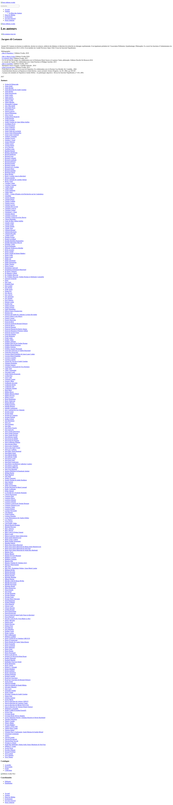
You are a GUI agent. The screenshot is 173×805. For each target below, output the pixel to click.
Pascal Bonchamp (10, 611)
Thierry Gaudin (10, 721)
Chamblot (8, 196)
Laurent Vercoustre (11, 511)
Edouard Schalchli (10, 278)
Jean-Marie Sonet (10, 453)
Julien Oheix (9, 484)
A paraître (8, 765)
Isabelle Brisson (10, 406)
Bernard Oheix (9, 169)
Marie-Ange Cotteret (11, 539)
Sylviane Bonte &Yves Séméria (15, 716)
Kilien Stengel (9, 491)
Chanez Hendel (10, 198)
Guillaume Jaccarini (11, 383)
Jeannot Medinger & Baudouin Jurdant (17, 471)
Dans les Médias (10, 15)
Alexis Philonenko (11, 113)
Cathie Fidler (9, 189)
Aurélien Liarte (9, 149)
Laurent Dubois (10, 509)
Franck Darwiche (10, 320)
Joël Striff (8, 476)
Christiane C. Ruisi (11, 212)
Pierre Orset (8, 649)
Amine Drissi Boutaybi (12, 117)
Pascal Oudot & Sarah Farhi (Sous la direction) (19, 615)
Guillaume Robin (10, 385)
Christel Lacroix (10, 205)
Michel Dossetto (10, 572)
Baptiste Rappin (10, 151)
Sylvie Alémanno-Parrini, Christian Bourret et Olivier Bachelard (25, 717)
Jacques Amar (9, 412)
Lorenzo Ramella (10, 516)
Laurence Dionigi (10, 500)
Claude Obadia (9, 226)
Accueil (7, 9)
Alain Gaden (9, 95)
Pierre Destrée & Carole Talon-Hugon (17, 642)
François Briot (9, 322)
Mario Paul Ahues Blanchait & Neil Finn (18, 548)
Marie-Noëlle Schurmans (13, 541)
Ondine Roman (10, 609)
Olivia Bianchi (9, 604)
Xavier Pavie (9, 748)
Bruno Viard (9, 181)
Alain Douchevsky (11, 93)
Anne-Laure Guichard (12, 135)
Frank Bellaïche (10, 336)
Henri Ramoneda (10, 399)
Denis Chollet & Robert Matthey (15, 253)
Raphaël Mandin (10, 660)
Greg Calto (8, 377)
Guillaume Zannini (11, 388)
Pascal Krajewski (10, 613)
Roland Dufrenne (10, 674)
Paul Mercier (9, 627)
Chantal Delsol (9, 199)
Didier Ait (8, 259)
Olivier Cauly (9, 606)
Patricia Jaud (9, 622)
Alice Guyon (9, 115)
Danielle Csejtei (10, 244)
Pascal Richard (9, 617)
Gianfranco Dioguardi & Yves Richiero (17, 367)
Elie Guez (8, 282)
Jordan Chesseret (10, 478)
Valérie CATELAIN (11, 726)
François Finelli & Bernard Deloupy (16, 323)
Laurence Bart (9, 496)
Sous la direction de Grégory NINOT (16, 701)
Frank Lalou (9, 338)
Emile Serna (9, 289)
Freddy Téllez (9, 340)
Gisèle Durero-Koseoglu (12, 374)
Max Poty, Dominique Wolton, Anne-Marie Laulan (21, 568)
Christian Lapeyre (10, 208)
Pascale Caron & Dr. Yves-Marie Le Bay (18, 618)
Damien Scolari (10, 237)
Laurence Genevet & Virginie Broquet (17, 503)
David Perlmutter (10, 246)
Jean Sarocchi (9, 430)
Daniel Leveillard (10, 239)
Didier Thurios (9, 264)
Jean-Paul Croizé (10, 458)
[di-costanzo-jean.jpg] (8, 34)
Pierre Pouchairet (10, 653)
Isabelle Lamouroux (11, 408)
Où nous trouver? (10, 18)
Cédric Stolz (9, 192)
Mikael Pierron (9, 579)
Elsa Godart (8, 286)
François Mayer (10, 325)
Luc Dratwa (8, 520)
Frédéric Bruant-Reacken (13, 345)
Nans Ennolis (9, 590)
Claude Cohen (9, 223)
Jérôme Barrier (9, 473)
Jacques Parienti (10, 417)
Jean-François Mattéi (11, 439)
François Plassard (10, 327)
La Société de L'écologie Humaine (16, 493)
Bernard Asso (9, 156)
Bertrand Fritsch (10, 172)
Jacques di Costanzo (11, 415)
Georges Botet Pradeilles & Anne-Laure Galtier (20, 354)
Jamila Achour (9, 419)
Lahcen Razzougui (11, 494)
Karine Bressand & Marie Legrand (16, 487)
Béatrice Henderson (11, 153)
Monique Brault (10, 586)
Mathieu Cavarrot (10, 557)
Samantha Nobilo (10, 690)
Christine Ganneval (11, 215)
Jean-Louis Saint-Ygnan (12, 448)
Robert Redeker (10, 669)
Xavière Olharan (10, 750)
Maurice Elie (9, 561)
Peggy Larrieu (9, 633)
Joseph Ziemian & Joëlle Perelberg (16, 480)
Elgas (6, 280)
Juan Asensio (9, 482)
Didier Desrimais (10, 260)
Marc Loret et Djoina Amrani (14, 532)
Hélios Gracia (9, 397)
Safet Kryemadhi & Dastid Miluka (16, 685)
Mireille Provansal (10, 583)
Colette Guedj (9, 235)
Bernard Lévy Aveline (12, 167)
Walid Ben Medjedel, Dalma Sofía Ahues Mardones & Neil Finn (25, 744)
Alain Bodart (9, 91)
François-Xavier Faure (12, 332)
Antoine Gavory (10, 138)
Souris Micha (9, 699)
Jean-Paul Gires (10, 460)
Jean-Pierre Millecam (11, 467)
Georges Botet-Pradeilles (13, 356)
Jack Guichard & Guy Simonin (14, 410)
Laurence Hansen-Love (12, 505)
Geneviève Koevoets (11, 352)
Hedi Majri (8, 390)
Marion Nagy (9, 552)
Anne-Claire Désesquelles (13, 133)
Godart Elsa (8, 376)
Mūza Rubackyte (10, 588)
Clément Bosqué (10, 230)
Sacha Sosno (9, 681)
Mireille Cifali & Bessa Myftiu (14, 581)
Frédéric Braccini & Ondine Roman (16, 343)
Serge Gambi (9, 692)
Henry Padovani (10, 401)
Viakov (7, 735)
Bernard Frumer (10, 163)
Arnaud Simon (9, 145)
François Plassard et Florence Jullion (16, 331)
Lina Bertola (9, 512)
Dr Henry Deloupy (11, 271)
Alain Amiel (9, 86)
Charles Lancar (9, 203)
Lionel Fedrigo (9, 514)
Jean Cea (8, 422)
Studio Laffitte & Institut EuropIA (15, 710)
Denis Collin (9, 255)
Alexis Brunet (9, 109)
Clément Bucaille (10, 233)
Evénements (9, 17)
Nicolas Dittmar (10, 595)
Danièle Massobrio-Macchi (13, 242)
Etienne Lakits (9, 302)
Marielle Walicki (10, 543)
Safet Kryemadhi (10, 683)
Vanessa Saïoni (9, 730)
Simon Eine (8, 696)
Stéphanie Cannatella (11, 708)
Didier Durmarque (10, 262)
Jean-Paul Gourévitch (11, 462)
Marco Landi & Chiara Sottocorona (16, 536)
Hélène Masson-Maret (12, 394)
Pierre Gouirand (10, 645)
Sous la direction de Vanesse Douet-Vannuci (19, 707)
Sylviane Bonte (10, 714)
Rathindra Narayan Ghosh (13, 662)
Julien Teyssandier (10, 485)
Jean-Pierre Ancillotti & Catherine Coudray (18, 464)
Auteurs (7, 11)
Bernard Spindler (10, 171)
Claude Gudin (9, 224)
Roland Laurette (10, 676)
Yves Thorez (9, 757)
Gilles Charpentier (10, 370)
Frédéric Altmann (10, 341)
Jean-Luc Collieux (10, 449)
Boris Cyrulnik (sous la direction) (15, 176)
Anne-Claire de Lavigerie (13, 131)
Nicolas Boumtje (10, 593)
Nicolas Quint (9, 597)
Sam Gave (8, 689)
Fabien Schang (9, 305)
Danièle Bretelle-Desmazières (14, 241)
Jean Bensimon (9, 421)
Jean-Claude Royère (11, 435)
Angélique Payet (10, 124)
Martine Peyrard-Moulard (13, 556)
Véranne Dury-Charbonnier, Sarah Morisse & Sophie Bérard (24, 732)
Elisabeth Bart (9, 284)
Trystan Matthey (10, 725)
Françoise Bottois (10, 334)
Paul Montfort (9, 629)
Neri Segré (8, 592)
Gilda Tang (8, 368)
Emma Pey (8, 291)
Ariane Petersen (10, 142)
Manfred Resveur (10, 527)
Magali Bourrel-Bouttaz (12, 525)
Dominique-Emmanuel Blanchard (15, 269)
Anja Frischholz (10, 126)
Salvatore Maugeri (10, 687)
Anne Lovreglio (10, 129)
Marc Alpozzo (9, 529)
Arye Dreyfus (9, 147)
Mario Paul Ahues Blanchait (14, 545)
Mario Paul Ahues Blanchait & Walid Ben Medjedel (21, 550)
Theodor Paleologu (11, 719)
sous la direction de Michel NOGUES (17, 705)
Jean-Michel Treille (11, 457)
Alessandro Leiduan (11, 104)
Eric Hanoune (9, 296)
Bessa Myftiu (9, 174)
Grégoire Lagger (10, 379)
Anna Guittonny (10, 127)
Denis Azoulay (9, 250)
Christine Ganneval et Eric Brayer (15, 217)
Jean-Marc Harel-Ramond (13, 451)
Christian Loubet (10, 210)
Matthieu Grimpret (11, 559)
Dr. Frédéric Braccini (11, 275)
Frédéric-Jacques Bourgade (13, 349)
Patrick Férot (9, 626)
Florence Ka (9, 313)
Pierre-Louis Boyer (11, 654)
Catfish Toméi (9, 187)
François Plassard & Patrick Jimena (16, 329)
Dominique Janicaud (11, 268)
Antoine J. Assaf (10, 140)
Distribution (8, 783)
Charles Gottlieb (10, 201)
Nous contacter (9, 20)
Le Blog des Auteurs (15, 13)
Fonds (7, 768)
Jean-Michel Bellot (11, 455)
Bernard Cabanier (10, 158)
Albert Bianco (9, 99)
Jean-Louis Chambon (11, 446)
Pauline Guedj (9, 631)
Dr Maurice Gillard (11, 273)
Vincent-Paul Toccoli (11, 741)
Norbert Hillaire (10, 602)
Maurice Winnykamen (12, 565)
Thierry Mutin (9, 723)
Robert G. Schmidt (11, 667)
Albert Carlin (9, 100)
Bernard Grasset (10, 165)
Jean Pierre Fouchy (11, 428)
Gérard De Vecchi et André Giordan (16, 361)
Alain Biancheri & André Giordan (15, 90)
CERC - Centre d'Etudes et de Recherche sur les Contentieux (24, 194)
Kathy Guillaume (10, 489)
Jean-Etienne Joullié (11, 437)
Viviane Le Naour (10, 743)
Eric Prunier (8, 298)
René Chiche (9, 665)
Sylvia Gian (8, 712)
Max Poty (8, 566)
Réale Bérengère (10, 663)
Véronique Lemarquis (12, 734)
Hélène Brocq (9, 392)
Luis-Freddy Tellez (11, 523)
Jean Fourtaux (9, 424)
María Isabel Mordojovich (13, 538)
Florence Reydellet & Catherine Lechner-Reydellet (21, 314)
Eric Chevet (8, 295)
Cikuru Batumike (10, 219)
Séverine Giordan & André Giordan (16, 694)
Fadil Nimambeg (10, 309)
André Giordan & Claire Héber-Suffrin (17, 122)
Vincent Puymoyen (11, 739)
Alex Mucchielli (10, 106)
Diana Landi (9, 257)
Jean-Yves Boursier (11, 469)
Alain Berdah (9, 88)
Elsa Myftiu (8, 287)
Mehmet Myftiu (10, 570)
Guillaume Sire (9, 386)
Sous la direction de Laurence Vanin (16, 703)
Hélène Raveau (10, 395)
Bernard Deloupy (10, 162)
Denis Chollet (9, 251)
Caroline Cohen (10, 183)
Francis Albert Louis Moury (13, 316)
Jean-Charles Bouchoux (12, 431)
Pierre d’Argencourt (11, 640)
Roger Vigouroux (10, 672)
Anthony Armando (11, 136)
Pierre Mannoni (10, 647)
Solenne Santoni (10, 698)
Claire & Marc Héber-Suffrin (14, 221)
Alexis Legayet (9, 111)
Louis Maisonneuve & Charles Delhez (17, 518)
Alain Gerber (9, 97)
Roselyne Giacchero (11, 678)
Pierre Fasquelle (10, 644)
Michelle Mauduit (10, 577)
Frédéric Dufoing (10, 347)
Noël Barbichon (10, 601)
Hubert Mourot (9, 403)
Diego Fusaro (9, 266)
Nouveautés (8, 767)
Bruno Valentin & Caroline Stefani (16, 180)
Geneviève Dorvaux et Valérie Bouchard (18, 350)
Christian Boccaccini (11, 206)
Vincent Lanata (9, 737)
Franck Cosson (9, 318)
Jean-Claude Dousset (11, 433)
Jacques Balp (9, 413)
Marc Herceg (9, 530)
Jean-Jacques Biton (11, 444)
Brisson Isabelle (10, 178)
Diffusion (8, 781)
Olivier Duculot (10, 608)
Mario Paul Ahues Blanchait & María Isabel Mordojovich (23, 547)
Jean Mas (8, 426)
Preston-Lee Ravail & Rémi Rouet (16, 656)
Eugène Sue (8, 304)
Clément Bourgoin (11, 232)
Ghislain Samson (10, 365)
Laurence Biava (10, 498)
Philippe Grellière (10, 636)
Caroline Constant (10, 185)
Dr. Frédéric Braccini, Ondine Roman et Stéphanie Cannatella (24, 277)
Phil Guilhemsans (10, 635)
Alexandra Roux (10, 108)
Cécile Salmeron (10, 190)
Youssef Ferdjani (10, 752)
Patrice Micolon (10, 620)
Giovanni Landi (10, 372)
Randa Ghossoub (10, 658)
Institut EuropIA (10, 404)
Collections (8, 770)
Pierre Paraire (9, 651)
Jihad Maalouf (9, 475)
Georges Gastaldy (10, 358)
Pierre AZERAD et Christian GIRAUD (17, 638)
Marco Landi (9, 534)
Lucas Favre (9, 521)
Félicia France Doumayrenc (13, 311)
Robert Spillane (10, 671)
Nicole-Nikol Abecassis (12, 599)
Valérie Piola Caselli (11, 728)
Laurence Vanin (10, 507)
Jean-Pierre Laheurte (11, 466)
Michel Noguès (10, 575)
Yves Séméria (9, 755)
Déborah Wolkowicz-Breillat (14, 248)
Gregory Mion (9, 381)
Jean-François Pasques (12, 440)
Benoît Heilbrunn (10, 154)
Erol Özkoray (9, 300)
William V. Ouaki (10, 746)
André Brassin (9, 118)
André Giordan (9, 120)
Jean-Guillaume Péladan (12, 442)
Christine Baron (10, 214)
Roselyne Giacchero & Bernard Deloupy (18, 680)
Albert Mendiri (9, 102)
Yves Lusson (9, 753)
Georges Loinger (10, 359)
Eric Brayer (8, 293)
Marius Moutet (9, 554)
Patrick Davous (10, 624)
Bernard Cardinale (10, 160)
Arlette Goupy (9, 144)
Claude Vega (9, 228)
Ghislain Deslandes (11, 363)
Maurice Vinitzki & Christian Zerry (16, 563)
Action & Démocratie (11, 84)
